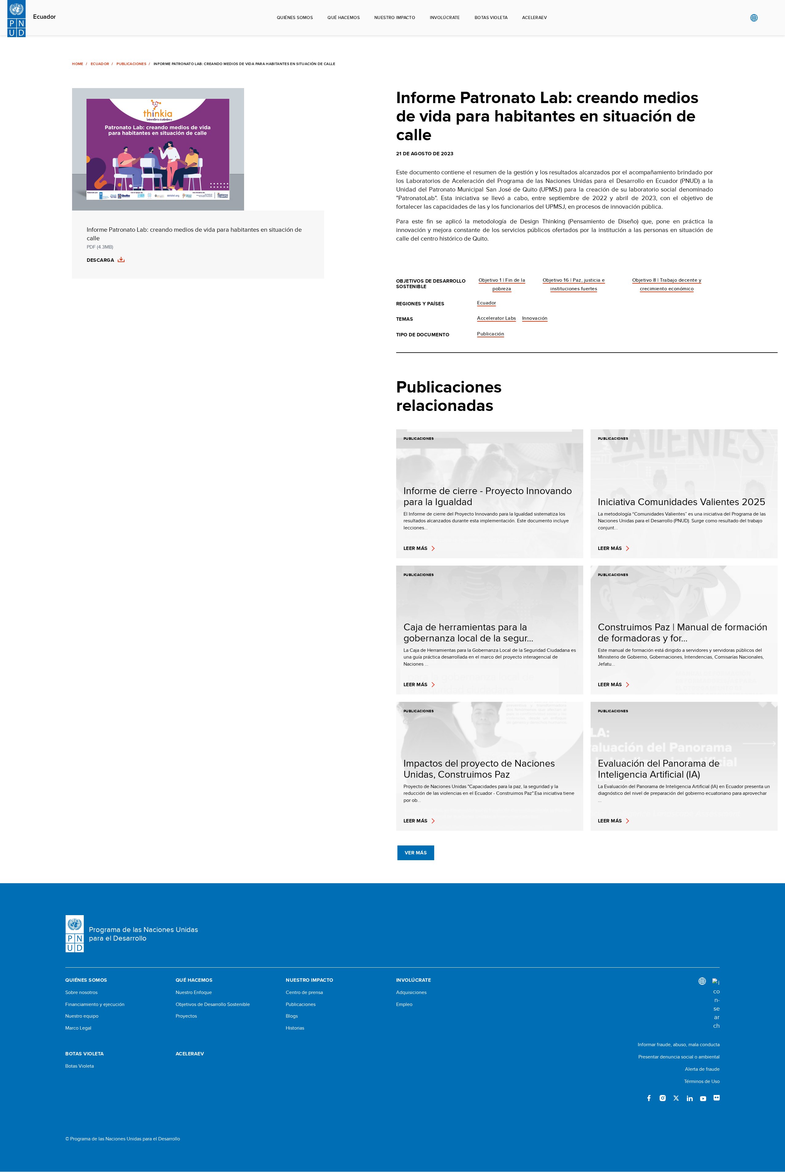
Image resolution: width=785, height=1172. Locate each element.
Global (754, 18)
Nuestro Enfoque (194, 992)
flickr (717, 1098)
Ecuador (44, 17)
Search (766, 18)
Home (77, 64)
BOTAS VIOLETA (491, 17)
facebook (649, 1098)
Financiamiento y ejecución (94, 1004)
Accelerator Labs (496, 318)
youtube (703, 1098)
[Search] (716, 1004)
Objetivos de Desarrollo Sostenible (213, 1004)
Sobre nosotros (81, 992)
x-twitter (676, 1098)
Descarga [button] (100, 260)
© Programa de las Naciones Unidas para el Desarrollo (122, 1138)
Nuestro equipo (81, 1016)
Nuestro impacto (394, 17)
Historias (295, 1028)
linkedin (690, 1098)
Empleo (404, 1004)
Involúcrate (445, 17)
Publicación (490, 333)
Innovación (535, 318)
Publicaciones (131, 64)
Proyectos (186, 1016)
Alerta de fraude (702, 1069)
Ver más (416, 852)
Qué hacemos (343, 17)
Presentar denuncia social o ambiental (679, 1056)
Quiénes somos (295, 17)
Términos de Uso (702, 1081)
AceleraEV (534, 17)
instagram (663, 1098)
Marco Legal (78, 1028)
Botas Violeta (79, 1066)
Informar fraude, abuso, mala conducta (679, 1044)
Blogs (292, 1016)
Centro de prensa (304, 992)
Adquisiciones (411, 992)
